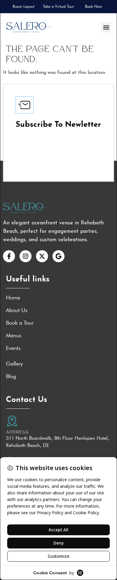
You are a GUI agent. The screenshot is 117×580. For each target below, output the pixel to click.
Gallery (14, 363)
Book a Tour (20, 323)
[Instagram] (26, 256)
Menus (13, 335)
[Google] (58, 256)
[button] (106, 27)
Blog (11, 376)
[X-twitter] (42, 256)
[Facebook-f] (9, 256)
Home (13, 297)
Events (13, 348)
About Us (16, 310)
